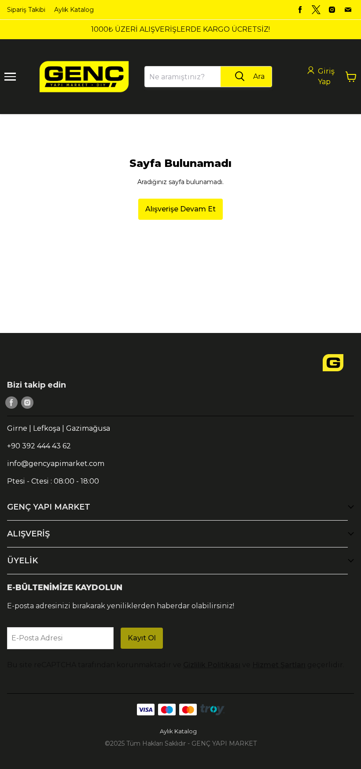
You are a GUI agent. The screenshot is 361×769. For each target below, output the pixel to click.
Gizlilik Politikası (211, 665)
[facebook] (300, 10)
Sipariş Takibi (26, 10)
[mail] (348, 10)
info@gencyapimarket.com (55, 463)
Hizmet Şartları (279, 665)
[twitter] (316, 10)
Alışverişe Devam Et (180, 209)
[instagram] (332, 10)
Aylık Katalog (74, 10)
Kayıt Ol (142, 638)
